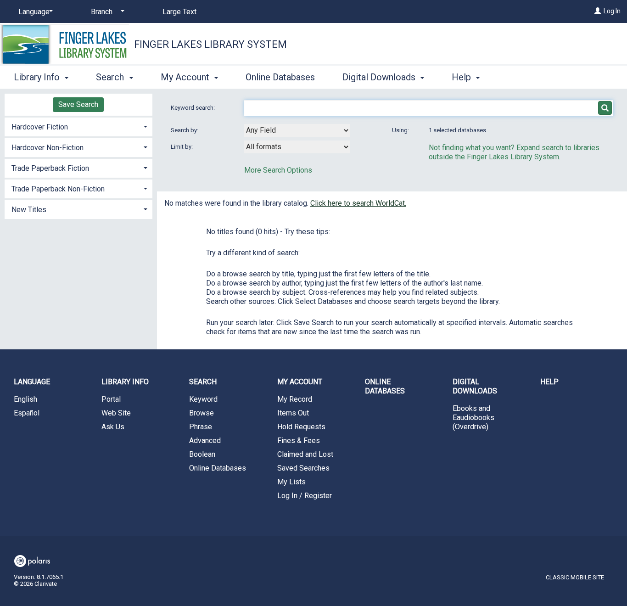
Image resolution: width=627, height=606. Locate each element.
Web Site (116, 413)
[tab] (78, 126)
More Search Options (278, 170)
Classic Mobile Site (575, 577)
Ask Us (112, 426)
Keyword (203, 399)
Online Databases (280, 77)
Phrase (200, 426)
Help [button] (462, 77)
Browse (201, 413)
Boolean (202, 454)
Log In (612, 11)
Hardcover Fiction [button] (39, 127)
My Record (294, 399)
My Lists (291, 481)
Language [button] (32, 381)
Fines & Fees (298, 440)
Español (26, 413)
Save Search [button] (78, 104)
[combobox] (297, 130)
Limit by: (182, 146)
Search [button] (111, 77)
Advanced (205, 440)
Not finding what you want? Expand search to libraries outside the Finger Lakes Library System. (514, 152)
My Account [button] (186, 77)
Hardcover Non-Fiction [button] (47, 147)
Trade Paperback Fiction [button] (50, 168)
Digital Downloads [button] (380, 77)
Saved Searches (303, 468)
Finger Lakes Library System (210, 44)
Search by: (185, 130)
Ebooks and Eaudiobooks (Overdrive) (473, 417)
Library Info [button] (38, 77)
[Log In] (597, 11)
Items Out (293, 413)
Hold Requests (301, 426)
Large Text (179, 11)
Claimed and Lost (305, 454)
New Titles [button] (28, 209)
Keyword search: (193, 107)
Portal (111, 399)
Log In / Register (304, 495)
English (25, 399)
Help (549, 381)
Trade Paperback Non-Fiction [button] (58, 189)
